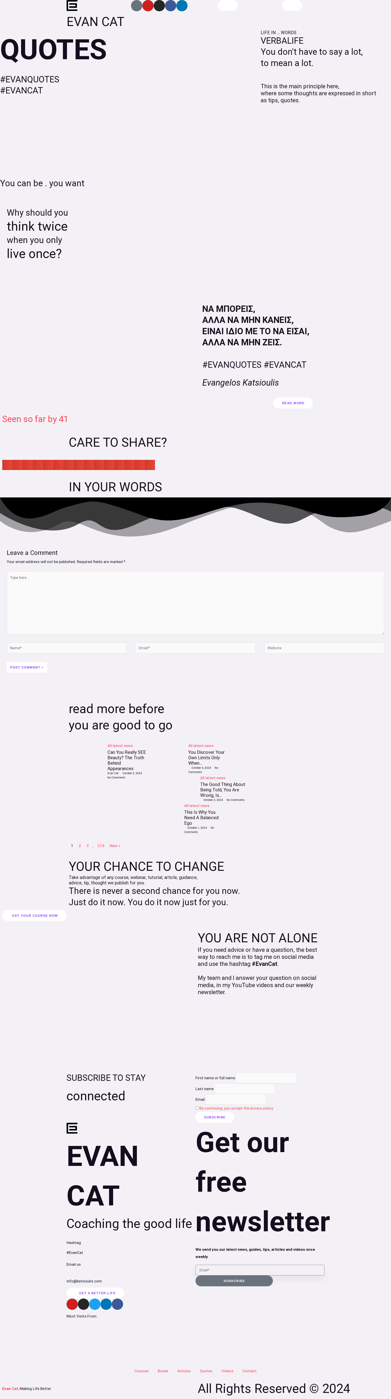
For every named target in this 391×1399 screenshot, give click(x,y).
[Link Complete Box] (107, 788)
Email (200, 1099)
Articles (184, 1371)
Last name (205, 1088)
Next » (115, 845)
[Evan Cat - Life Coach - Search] (228, 5)
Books (163, 1371)
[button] (7, 465)
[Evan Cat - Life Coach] (72, 5)
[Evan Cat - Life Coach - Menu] (292, 5)
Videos (228, 1371)
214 (101, 845)
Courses (141, 1371)
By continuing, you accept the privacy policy (236, 1108)
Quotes (206, 1371)
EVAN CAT (95, 21)
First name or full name (215, 1078)
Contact (250, 1371)
